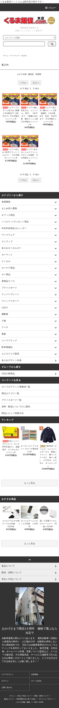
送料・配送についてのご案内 (16, 406)
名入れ (24, 55)
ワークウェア (15, 55)
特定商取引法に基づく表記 (26, 699)
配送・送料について (41, 696)
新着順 (38, 74)
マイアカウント (8, 674)
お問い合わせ (7, 687)
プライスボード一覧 (11, 400)
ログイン (5, 681)
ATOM (41, 702)
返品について (9, 699)
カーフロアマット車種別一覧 (16, 386)
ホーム (5, 55)
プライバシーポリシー (46, 699)
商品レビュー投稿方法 (13, 413)
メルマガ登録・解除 (23, 702)
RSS (35, 702)
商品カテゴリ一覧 (10, 393)
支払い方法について (24, 696)
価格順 (31, 74)
